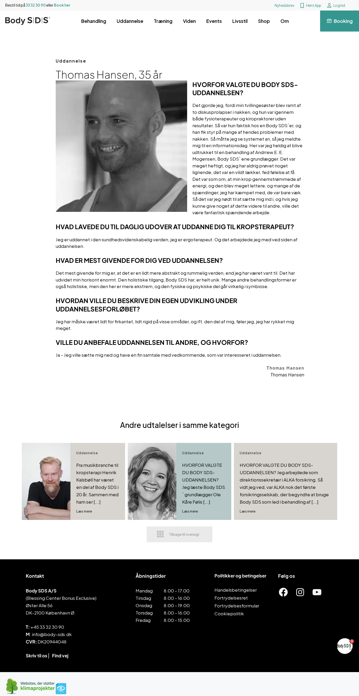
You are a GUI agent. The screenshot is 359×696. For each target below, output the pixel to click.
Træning (163, 21)
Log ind (339, 5)
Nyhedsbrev (284, 5)
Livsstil (240, 21)
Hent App (313, 5)
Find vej (60, 655)
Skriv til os (36, 655)
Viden (189, 21)
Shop (264, 21)
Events (214, 21)
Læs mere (84, 511)
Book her (62, 5)
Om (284, 21)
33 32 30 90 (36, 5)
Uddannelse (130, 21)
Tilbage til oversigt (184, 534)
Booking (343, 21)
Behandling (93, 21)
